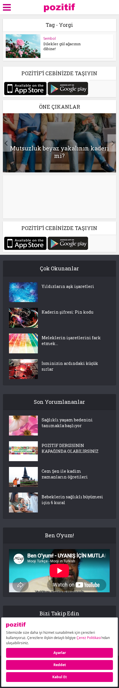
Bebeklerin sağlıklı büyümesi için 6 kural (72, 499)
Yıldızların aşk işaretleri (68, 286)
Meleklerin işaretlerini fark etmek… (71, 340)
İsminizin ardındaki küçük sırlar (70, 366)
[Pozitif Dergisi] (59, 6)
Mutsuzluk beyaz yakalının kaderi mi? (59, 151)
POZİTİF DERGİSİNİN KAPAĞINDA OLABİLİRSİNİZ (70, 448)
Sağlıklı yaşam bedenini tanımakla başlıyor (67, 422)
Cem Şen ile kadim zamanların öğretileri (65, 474)
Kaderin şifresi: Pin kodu (67, 312)
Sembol (49, 38)
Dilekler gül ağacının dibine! (62, 46)
